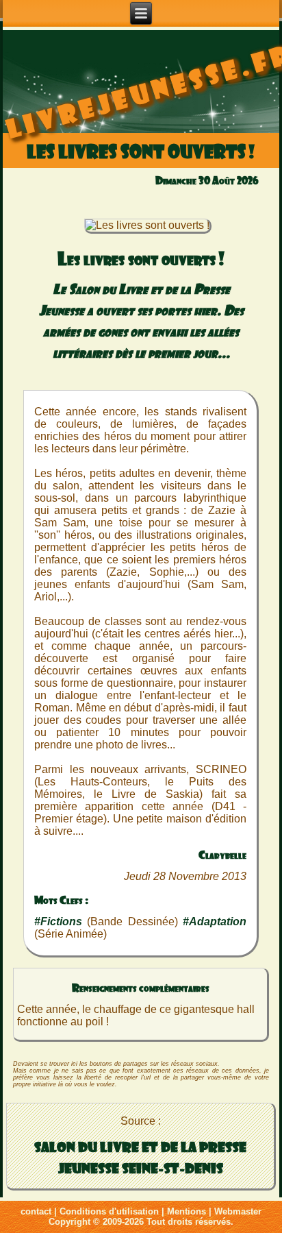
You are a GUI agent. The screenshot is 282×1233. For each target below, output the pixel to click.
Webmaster (237, 1211)
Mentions (186, 1211)
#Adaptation (214, 921)
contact (36, 1211)
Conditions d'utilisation (109, 1211)
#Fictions (58, 921)
